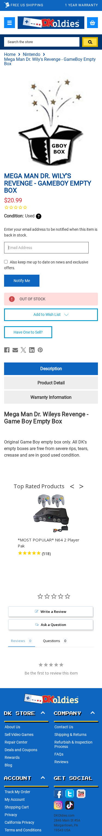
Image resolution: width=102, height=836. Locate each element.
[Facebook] (7, 350)
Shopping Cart (17, 807)
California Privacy (19, 822)
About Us (12, 727)
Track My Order (17, 792)
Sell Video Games (19, 734)
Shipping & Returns (70, 734)
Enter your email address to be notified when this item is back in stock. (50, 232)
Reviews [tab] (18, 640)
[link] (51, 207)
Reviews (61, 762)
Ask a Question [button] (53, 624)
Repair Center (16, 742)
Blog (8, 765)
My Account (15, 799)
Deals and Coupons (21, 750)
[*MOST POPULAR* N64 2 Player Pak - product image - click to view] (51, 513)
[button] (74, 486)
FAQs (58, 754)
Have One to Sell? (28, 332)
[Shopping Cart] (92, 22)
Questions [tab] (51, 640)
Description (51, 368)
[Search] (90, 42)
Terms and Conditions (23, 830)
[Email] (15, 350)
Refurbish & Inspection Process (73, 744)
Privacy (11, 815)
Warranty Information (51, 397)
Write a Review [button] (53, 611)
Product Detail (51, 382)
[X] (23, 350)
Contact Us (63, 727)
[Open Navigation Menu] (9, 22)
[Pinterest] (40, 350)
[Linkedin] (32, 350)
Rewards (12, 757)
